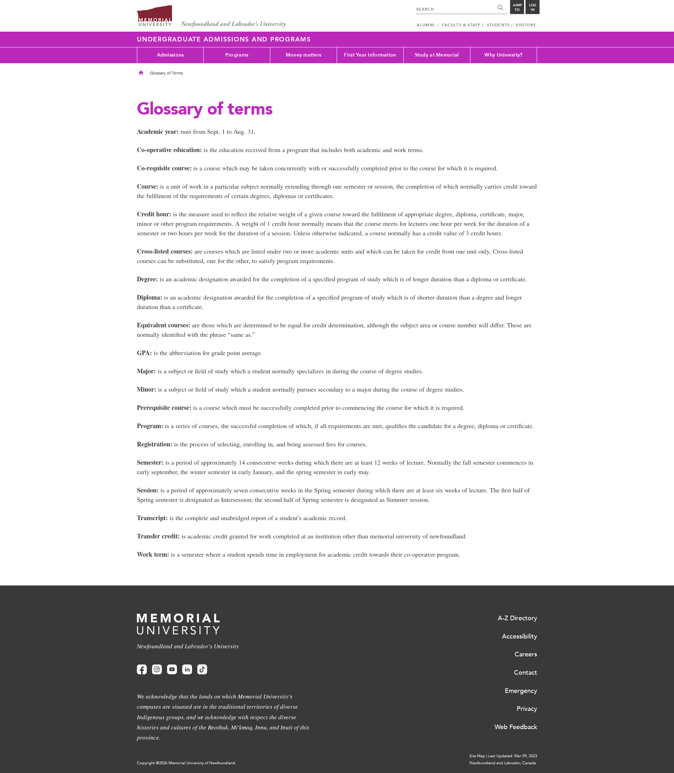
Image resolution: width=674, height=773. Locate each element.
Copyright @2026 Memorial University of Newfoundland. (186, 763)
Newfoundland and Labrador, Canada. (503, 763)
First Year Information (370, 55)
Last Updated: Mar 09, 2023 (512, 756)
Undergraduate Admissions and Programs (224, 39)
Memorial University (211, 16)
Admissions (170, 55)
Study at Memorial (437, 55)
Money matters (304, 55)
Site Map (477, 756)
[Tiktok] (202, 669)
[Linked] (187, 669)
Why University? (503, 55)
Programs (236, 55)
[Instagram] (157, 669)
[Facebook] (142, 669)
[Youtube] (172, 669)
